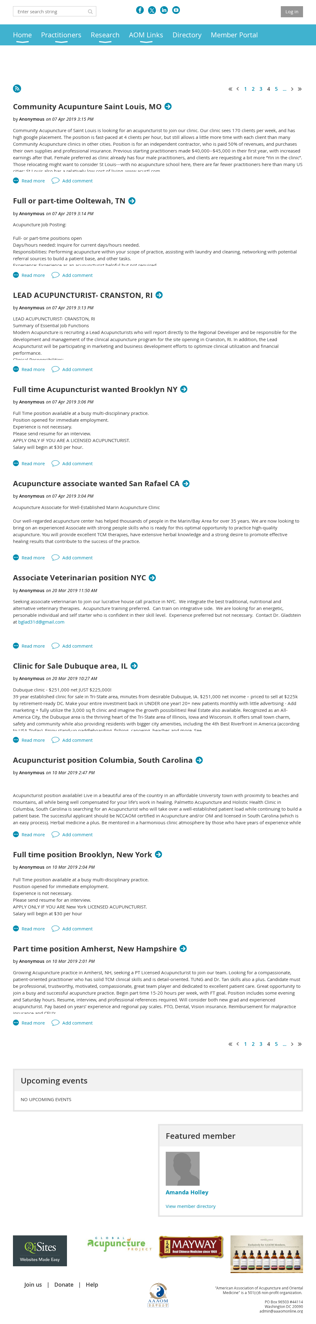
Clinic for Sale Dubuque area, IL (70, 666)
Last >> (300, 89)
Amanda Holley (187, 1192)
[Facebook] (140, 10)
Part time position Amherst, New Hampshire (95, 949)
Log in (291, 11)
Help (92, 1284)
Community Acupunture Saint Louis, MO (87, 106)
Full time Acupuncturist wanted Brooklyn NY (95, 389)
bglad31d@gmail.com (41, 622)
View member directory (191, 1206)
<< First (230, 89)
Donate (63, 1284)
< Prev (238, 89)
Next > (292, 89)
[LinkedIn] (164, 10)
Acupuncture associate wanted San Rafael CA (96, 483)
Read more (33, 181)
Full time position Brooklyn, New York (82, 854)
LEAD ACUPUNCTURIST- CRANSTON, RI (83, 295)
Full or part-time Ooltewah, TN (69, 201)
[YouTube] (176, 10)
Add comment (77, 181)
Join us (33, 1284)
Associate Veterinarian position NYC (79, 578)
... (284, 89)
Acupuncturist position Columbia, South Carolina (103, 760)
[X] (152, 10)
